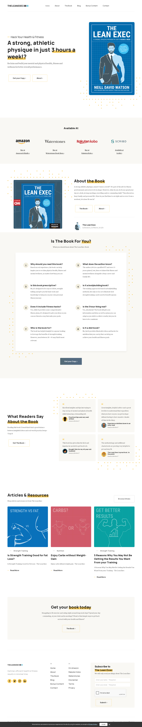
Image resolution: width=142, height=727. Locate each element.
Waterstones (74, 676)
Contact (106, 6)
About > (40, 78)
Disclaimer (73, 680)
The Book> (83, 208)
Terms (71, 684)
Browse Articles (124, 499)
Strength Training (21, 551)
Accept (103, 724)
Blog (79, 6)
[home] (17, 5)
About (57, 6)
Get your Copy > (19, 78)
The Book (68, 6)
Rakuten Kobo (75, 672)
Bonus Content (92, 6)
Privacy (72, 688)
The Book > (71, 628)
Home (47, 6)
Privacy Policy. (93, 724)
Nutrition (60, 551)
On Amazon (74, 668)
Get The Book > (19, 443)
